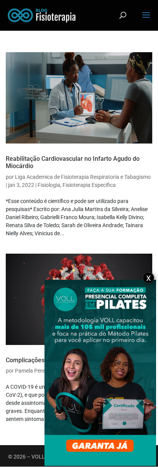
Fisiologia (49, 185)
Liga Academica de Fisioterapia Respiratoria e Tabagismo (83, 177)
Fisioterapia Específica (89, 185)
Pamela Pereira (33, 371)
